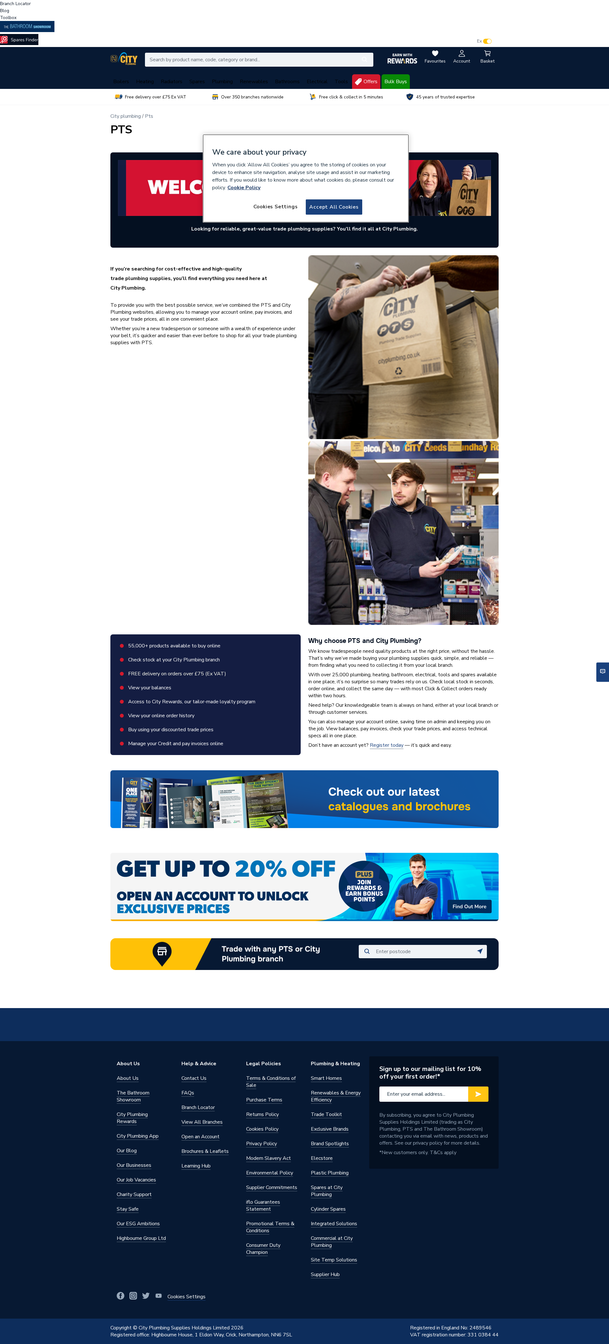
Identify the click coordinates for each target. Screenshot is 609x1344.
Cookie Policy (243, 187)
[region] (306, 178)
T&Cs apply (443, 1152)
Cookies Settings (275, 206)
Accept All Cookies (333, 207)
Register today (386, 745)
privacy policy (427, 1143)
